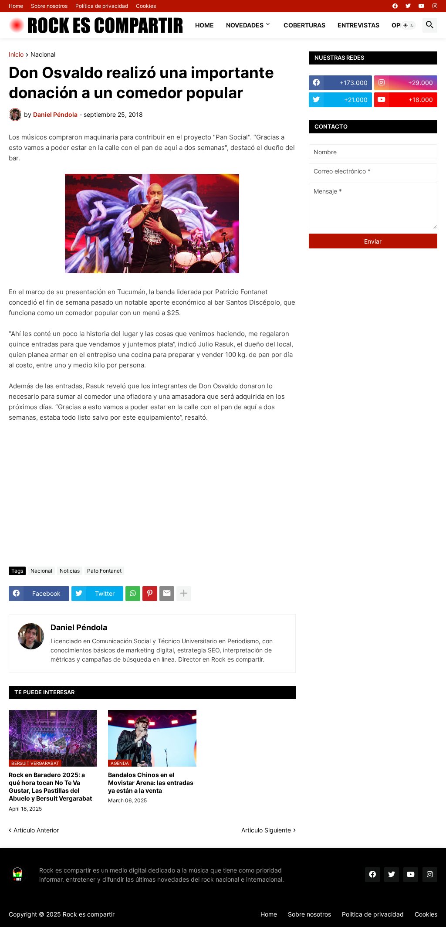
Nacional (42, 54)
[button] (408, 25)
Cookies (146, 6)
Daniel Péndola (79, 627)
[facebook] (395, 6)
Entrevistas (358, 25)
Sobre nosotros (49, 6)
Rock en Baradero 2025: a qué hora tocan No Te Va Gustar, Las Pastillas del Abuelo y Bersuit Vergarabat (50, 786)
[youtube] (422, 6)
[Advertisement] (152, 495)
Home (16, 6)
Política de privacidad (101, 6)
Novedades (245, 25)
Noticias (70, 570)
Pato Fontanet (104, 570)
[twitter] (408, 6)
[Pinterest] (149, 593)
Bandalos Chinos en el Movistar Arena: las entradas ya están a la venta (150, 782)
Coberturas (304, 25)
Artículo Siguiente (266, 830)
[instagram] (434, 6)
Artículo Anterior (36, 830)
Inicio (16, 54)
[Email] (166, 593)
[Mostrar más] (183, 593)
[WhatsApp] (132, 593)
